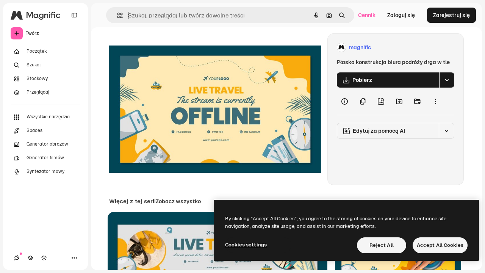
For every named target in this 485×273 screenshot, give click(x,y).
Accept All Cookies (440, 245)
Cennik (367, 15)
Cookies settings (246, 245)
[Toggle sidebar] (74, 15)
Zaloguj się (401, 15)
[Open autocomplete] (116, 15)
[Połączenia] (17, 258)
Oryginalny (161, 47)
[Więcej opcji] (435, 101)
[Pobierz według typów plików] (446, 80)
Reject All (381, 245)
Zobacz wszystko (178, 201)
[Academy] (30, 258)
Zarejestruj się (451, 15)
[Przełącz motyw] (44, 258)
